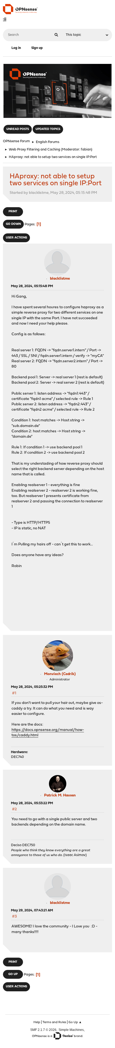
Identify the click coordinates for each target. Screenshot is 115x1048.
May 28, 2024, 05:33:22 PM (32, 803)
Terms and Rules (54, 1022)
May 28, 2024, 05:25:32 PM (32, 687)
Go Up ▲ (75, 1022)
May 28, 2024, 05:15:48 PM (32, 286)
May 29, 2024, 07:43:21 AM (32, 910)
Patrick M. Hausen (60, 795)
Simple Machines (71, 1029)
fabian (86, 149)
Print (13, 211)
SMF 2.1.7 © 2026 (43, 1029)
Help (36, 1022)
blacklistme (60, 279)
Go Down (13, 224)
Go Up (13, 974)
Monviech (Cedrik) (60, 674)
